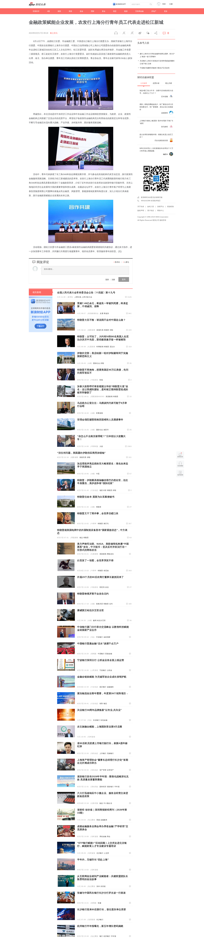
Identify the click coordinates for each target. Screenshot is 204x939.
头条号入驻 (143, 43)
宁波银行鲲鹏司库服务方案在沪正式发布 (155, 68)
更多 (165, 11)
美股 (70, 11)
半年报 (117, 787)
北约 (111, 604)
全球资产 (110, 770)
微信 (148, 33)
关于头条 (140, 206)
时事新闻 (99, 347)
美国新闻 (109, 396)
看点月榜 (168, 83)
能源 (126, 11)
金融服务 (110, 687)
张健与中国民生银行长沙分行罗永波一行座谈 (101, 893)
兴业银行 (96, 720)
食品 (81, 538)
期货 (114, 11)
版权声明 (140, 210)
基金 (81, 11)
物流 (105, 703)
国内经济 (103, 787)
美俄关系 (99, 330)
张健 (99, 903)
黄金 (103, 11)
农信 (107, 587)
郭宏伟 (102, 587)
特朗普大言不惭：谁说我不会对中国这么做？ (101, 320)
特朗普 (106, 330)
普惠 (98, 820)
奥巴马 (106, 523)
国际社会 (96, 363)
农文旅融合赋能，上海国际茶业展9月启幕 (99, 726)
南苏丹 (106, 430)
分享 (155, 33)
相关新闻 (37, 292)
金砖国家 (107, 637)
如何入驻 (150, 206)
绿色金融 (103, 720)
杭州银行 (107, 936)
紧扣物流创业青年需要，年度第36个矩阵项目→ (102, 693)
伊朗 (111, 330)
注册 (171, 4)
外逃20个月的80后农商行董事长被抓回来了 (100, 577)
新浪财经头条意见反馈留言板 (151, 197)
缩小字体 (124, 33)
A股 (48, 11)
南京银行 (103, 687)
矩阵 (101, 703)
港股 (59, 11)
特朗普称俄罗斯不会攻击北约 (93, 593)
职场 (101, 380)
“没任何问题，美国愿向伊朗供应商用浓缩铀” (81, 453)
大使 (101, 446)
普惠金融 (108, 654)
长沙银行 (99, 919)
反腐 (101, 313)
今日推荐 (143, 83)
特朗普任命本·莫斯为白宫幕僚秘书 (95, 496)
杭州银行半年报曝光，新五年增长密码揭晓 (100, 926)
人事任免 (77, 297)
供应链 (103, 886)
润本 (98, 886)
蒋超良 (106, 313)
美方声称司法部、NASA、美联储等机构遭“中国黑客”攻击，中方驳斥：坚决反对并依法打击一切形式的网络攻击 (103, 547)
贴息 (101, 803)
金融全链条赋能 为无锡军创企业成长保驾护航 (101, 676)
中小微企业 (108, 803)
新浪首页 (180, 457)
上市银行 (103, 753)
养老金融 (103, 836)
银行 (101, 936)
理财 (92, 11)
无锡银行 (110, 753)
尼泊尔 (112, 347)
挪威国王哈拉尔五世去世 (90, 610)
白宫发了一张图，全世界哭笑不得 (95, 560)
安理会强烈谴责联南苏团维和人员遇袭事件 (100, 419)
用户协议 (150, 210)
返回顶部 (180, 484)
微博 (140, 33)
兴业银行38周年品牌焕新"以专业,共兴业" (99, 710)
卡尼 (98, 474)
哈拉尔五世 (101, 620)
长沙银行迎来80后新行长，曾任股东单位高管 (101, 909)
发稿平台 (160, 206)
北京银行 (99, 853)
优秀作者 (156, 83)
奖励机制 (170, 206)
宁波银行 (103, 670)
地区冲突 (103, 490)
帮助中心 (160, 210)
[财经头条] (37, 4)
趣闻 (94, 620)
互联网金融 (139, 11)
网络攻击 (110, 554)
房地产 (153, 11)
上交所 (106, 853)
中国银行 (101, 654)
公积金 (109, 670)
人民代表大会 (87, 297)
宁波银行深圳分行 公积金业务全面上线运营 (100, 660)
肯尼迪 (106, 571)
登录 (107, 279)
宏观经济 (36, 11)
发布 (124, 279)
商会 (108, 836)
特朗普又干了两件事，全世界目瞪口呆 (97, 513)
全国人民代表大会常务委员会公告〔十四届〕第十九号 (86, 292)
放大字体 (132, 33)
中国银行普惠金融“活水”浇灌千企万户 (97, 643)
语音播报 (116, 33)
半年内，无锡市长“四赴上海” (93, 859)
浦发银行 (110, 787)
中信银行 (99, 637)
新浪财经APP (121, 4)
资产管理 (103, 770)
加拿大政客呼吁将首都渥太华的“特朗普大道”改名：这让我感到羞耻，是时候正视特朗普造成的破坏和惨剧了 (102, 389)
